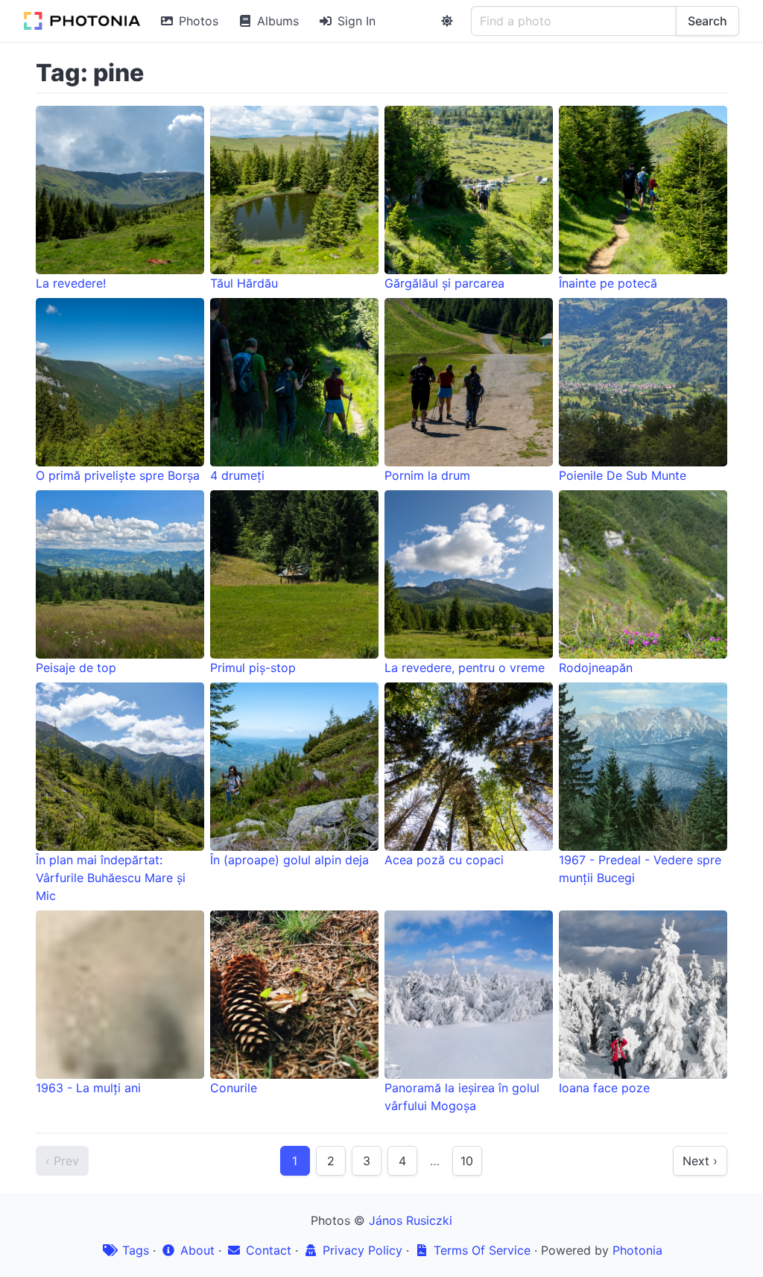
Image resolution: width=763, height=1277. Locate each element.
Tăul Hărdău (244, 283)
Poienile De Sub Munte (622, 475)
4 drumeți (237, 475)
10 (466, 1160)
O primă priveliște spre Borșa (118, 475)
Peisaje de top (76, 667)
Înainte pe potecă (608, 283)
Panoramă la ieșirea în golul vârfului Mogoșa (461, 1096)
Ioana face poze (604, 1087)
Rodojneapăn (596, 667)
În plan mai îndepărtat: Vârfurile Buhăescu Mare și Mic (111, 877)
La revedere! (71, 283)
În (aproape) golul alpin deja (289, 859)
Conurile (233, 1087)
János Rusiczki (410, 1220)
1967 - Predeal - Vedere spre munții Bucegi (640, 868)
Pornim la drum (427, 475)
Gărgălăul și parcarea (444, 283)
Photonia (637, 1250)
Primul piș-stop (253, 667)
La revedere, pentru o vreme (464, 667)
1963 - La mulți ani (88, 1087)
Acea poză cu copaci (444, 859)
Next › (700, 1160)
